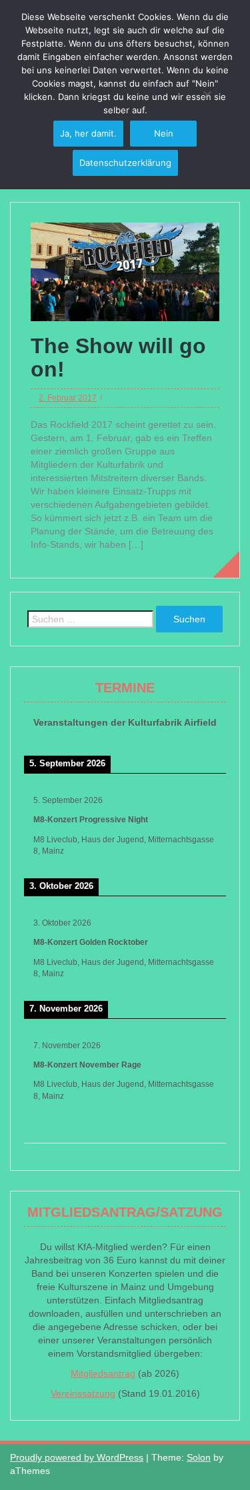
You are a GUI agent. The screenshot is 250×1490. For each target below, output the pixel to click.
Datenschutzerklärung (125, 162)
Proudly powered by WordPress (76, 1457)
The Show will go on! (118, 357)
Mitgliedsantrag (103, 1373)
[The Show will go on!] (125, 271)
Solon (199, 1457)
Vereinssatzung (83, 1393)
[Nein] (206, 94)
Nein (163, 133)
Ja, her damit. (88, 133)
